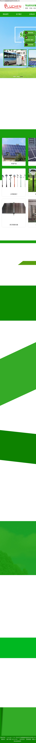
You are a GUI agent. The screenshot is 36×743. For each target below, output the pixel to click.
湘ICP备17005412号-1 (12, 739)
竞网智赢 (28, 739)
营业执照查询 (17, 741)
